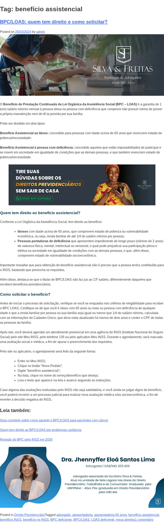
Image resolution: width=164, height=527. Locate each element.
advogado (63, 515)
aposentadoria (82, 515)
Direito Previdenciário (29, 515)
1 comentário (144, 519)
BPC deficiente (61, 519)
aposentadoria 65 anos (110, 515)
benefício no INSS (36, 519)
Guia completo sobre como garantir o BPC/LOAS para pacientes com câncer (54, 420)
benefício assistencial (143, 515)
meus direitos (125, 519)
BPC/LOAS (81, 519)
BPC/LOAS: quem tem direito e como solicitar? (54, 21)
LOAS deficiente (102, 519)
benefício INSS (10, 519)
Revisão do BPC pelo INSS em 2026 (26, 439)
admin (40, 31)
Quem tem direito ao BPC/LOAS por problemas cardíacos (40, 430)
